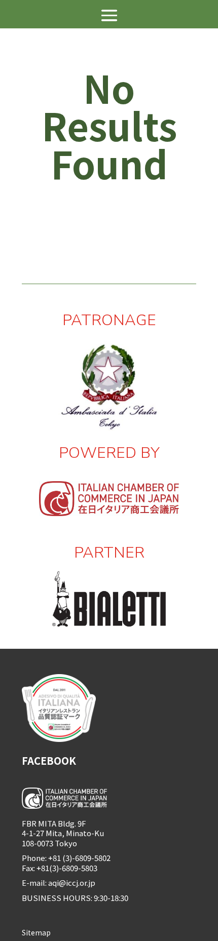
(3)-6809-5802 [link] (86, 857)
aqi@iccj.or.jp (72, 882)
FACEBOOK (49, 760)
